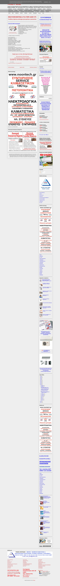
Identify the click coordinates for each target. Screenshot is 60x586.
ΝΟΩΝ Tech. (41, 531)
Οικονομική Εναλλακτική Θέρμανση (43, 197)
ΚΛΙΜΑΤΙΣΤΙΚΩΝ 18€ (46, 19)
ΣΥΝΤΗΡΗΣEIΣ (42, 11)
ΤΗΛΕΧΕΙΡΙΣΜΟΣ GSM (36, 10)
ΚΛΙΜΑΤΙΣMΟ (41, 256)
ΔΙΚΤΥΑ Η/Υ (42, 10)
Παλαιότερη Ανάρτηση (33, 67)
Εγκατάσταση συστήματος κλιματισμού (22, 57)
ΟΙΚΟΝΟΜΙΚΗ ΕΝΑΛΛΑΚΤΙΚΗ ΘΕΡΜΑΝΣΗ (13, 11)
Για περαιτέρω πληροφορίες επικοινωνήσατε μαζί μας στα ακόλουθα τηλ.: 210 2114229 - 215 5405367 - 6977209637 (22, 59)
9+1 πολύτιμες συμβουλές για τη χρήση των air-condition (47, 287)
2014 (41, 383)
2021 (41, 377)
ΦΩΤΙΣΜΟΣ (16, 10)
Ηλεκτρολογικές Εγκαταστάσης (12, 32)
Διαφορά (9, 63)
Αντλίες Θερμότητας (42, 192)
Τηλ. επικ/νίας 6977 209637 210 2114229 (45, 469)
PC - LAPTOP (37, 11)
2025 (41, 376)
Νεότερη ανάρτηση (11, 67)
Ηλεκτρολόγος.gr (42, 526)
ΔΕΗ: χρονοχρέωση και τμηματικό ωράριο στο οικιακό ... (45, 392)
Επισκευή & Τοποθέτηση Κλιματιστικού (46, 299)
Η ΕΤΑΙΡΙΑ (40, 488)
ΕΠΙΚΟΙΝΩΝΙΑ (41, 493)
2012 (41, 401)
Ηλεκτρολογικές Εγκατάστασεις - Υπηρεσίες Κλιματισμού (44, 521)
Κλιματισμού (41, 196)
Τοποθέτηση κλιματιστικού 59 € (46, 23)
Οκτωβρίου (42, 393)
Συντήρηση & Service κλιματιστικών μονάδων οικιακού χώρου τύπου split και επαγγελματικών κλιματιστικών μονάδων (45, 42)
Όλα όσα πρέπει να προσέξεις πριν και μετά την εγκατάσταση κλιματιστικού (47, 307)
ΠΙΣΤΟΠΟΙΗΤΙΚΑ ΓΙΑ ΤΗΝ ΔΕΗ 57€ (22, 17)
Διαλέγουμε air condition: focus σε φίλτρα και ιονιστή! (47, 291)
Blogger (34, 580)
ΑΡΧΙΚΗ (40, 473)
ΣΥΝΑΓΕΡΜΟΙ (21, 10)
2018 (41, 379)
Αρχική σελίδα (22, 67)
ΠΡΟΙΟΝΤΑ (40, 272)
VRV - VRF (40, 202)
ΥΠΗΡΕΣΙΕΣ (40, 271)
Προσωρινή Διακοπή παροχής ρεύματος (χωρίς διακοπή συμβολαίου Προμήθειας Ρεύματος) (46, 280)
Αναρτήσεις (42, 171)
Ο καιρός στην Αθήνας (44, 134)
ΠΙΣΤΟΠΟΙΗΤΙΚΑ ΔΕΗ (48, 10)
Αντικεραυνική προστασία (45, 462)
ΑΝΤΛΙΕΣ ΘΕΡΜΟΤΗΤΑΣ (42, 258)
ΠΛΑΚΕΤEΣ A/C (40, 561)
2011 (41, 402)
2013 (41, 384)
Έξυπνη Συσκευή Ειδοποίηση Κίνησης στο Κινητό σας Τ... (45, 389)
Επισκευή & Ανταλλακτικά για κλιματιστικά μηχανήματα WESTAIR (45, 72)
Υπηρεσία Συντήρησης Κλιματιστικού (46, 295)
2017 (41, 380)
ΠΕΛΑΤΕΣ (40, 273)
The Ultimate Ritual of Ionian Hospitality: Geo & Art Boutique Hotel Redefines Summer (47, 497)
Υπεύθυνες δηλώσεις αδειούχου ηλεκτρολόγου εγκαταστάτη (22, 19)
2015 (41, 382)
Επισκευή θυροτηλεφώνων (46, 371)
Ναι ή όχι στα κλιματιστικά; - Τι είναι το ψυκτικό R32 (47, 314)
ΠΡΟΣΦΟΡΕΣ (47, 11)
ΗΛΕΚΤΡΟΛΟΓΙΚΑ (10, 10)
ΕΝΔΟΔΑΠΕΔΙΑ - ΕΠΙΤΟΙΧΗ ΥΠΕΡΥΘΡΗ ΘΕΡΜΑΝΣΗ (27, 11)
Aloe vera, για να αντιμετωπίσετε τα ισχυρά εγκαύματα (46, 502)
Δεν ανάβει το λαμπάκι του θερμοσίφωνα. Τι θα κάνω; (46, 283)
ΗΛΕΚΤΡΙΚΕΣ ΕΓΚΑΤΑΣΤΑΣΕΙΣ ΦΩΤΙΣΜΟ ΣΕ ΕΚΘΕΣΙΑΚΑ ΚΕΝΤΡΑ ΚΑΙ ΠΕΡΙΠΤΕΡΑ (45, 105)
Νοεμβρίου (42, 386)
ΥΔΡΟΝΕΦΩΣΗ (41, 478)
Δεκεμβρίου (42, 385)
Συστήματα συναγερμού (44, 466)
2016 (41, 381)
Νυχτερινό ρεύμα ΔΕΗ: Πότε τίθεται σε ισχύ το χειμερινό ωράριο (46, 523)
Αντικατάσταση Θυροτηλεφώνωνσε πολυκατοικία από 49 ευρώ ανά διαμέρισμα (46, 369)
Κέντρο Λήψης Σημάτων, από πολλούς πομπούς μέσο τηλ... (45, 387)
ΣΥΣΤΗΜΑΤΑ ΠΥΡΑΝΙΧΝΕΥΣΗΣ (28, 10)
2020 (41, 378)
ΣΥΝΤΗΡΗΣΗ (45, 17)
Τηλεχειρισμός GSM (18, 63)
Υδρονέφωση (41, 201)
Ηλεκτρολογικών (13, 63)
